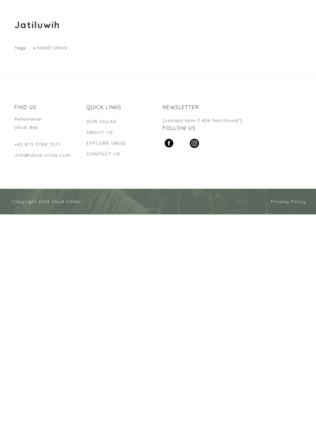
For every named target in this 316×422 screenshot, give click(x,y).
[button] (10, 9)
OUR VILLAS (101, 121)
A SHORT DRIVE (50, 47)
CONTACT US (103, 154)
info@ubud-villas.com (43, 155)
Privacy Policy (288, 201)
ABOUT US (99, 132)
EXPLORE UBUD (106, 143)
